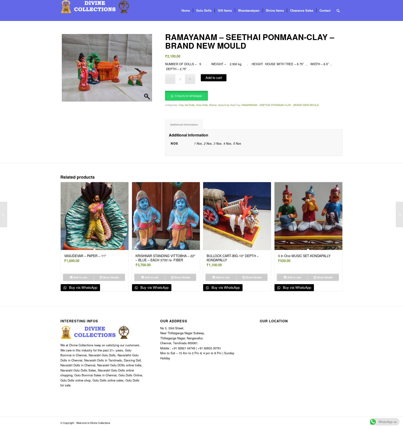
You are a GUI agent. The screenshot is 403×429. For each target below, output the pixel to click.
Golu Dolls (202, 105)
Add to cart (213, 77)
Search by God (226, 105)
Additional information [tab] (184, 124)
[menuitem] (185, 10)
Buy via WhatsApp (82, 287)
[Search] (338, 10)
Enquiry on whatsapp (188, 96)
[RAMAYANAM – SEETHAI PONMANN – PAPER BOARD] (399, 214)
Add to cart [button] (80, 277)
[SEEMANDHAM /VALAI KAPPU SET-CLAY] (3, 214)
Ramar (213, 105)
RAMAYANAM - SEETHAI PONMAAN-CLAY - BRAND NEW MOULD (280, 105)
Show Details (110, 277)
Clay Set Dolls (187, 105)
